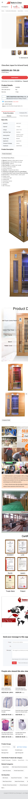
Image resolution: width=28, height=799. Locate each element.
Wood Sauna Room (7, 781)
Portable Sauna (18, 750)
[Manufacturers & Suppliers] (14, 2)
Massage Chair (4, 752)
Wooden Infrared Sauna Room (10, 785)
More (2, 787)
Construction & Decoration (11, 11)
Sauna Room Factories (16, 777)
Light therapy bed (19, 752)
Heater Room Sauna (19, 781)
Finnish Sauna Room (18, 770)
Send (14, 663)
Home (2, 11)
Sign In (3, 106)
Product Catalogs (22, 747)
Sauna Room (20, 11)
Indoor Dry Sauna (7, 770)
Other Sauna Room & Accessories (19, 767)
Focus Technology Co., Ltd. (18, 793)
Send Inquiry (14, 77)
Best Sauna (5, 777)
